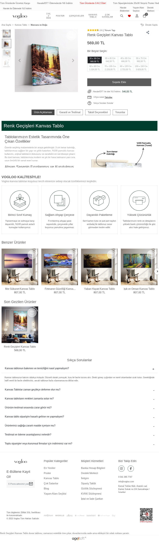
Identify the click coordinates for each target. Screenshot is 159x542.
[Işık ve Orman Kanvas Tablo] (139, 267)
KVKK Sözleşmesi (91, 493)
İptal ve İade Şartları (92, 498)
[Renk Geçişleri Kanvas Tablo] (20, 324)
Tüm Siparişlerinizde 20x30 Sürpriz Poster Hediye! (128, 3)
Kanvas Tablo (51, 478)
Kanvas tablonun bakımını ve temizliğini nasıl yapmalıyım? (37, 368)
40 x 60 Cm (125, 60)
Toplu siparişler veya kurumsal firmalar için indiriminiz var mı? (38, 443)
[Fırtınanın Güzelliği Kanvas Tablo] (59, 267)
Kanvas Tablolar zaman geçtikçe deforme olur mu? (32, 389)
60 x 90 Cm (94, 68)
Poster (47, 473)
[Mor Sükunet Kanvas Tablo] (20, 267)
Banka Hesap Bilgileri (93, 468)
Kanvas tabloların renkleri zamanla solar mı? (29, 398)
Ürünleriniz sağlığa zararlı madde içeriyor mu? (30, 425)
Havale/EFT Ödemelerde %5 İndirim (46, 3)
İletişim (85, 478)
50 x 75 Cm (141, 60)
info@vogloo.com (126, 481)
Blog (46, 488)
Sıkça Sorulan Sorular (103, 103)
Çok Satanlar (51, 483)
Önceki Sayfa (151, 25)
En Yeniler (49, 468)
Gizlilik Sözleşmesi (91, 488)
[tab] (43, 112)
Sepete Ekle (119, 82)
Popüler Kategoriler (56, 461)
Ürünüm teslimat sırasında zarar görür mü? (28, 407)
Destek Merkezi (150, 9)
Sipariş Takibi (88, 483)
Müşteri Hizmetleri (92, 461)
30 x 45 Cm (110, 60)
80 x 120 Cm (126, 68)
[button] (48, 15)
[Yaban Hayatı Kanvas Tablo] (99, 267)
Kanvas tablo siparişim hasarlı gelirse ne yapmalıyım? (34, 416)
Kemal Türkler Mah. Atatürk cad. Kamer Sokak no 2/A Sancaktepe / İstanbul (134, 489)
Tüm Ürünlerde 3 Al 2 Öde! (83, 3)
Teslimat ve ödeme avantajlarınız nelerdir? (28, 434)
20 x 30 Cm (94, 60)
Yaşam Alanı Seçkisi (138, 9)
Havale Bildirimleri (124, 9)
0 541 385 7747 (125, 477)
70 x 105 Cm (110, 68)
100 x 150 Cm (141, 68)
